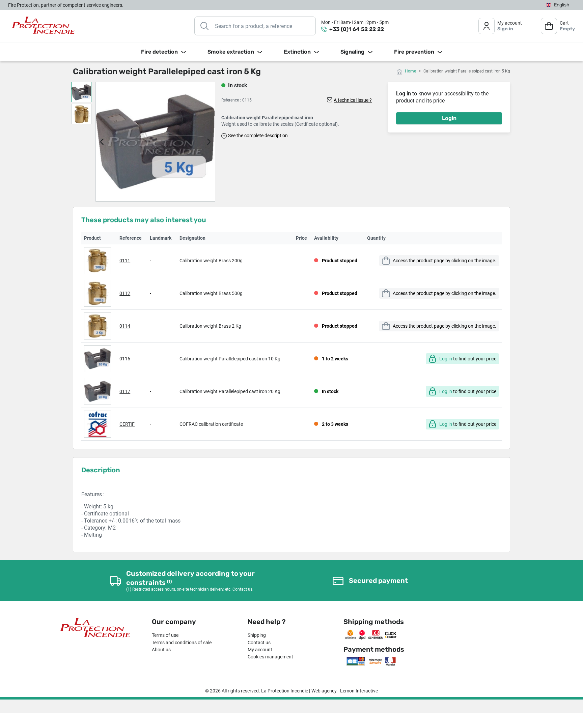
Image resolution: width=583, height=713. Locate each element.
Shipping (257, 635)
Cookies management (270, 656)
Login (449, 118)
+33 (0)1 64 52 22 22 (356, 29)
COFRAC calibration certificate (211, 424)
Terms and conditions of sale (182, 642)
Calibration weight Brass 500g (211, 293)
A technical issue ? (353, 100)
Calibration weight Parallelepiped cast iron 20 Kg (229, 391)
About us (161, 649)
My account (260, 649)
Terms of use (165, 635)
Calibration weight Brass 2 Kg (210, 326)
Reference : (231, 100)
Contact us (259, 642)
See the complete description (258, 135)
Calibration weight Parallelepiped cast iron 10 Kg (229, 358)
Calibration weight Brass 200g (211, 260)
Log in (445, 358)
